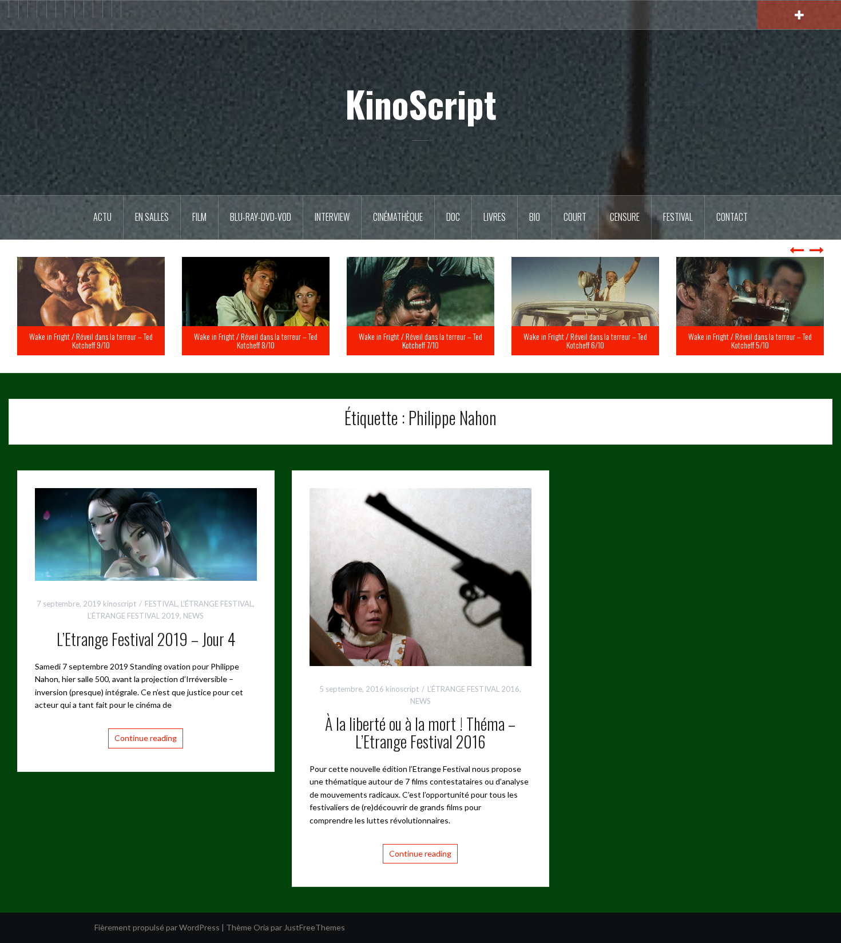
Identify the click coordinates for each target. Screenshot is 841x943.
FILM (199, 217)
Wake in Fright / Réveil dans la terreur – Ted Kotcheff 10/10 (91, 340)
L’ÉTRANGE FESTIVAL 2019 (134, 615)
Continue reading (145, 738)
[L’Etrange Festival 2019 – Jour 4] (146, 533)
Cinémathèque (398, 217)
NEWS (193, 615)
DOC (453, 217)
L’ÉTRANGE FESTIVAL (217, 603)
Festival (678, 217)
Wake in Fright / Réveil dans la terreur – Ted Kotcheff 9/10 (256, 340)
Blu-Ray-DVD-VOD (260, 217)
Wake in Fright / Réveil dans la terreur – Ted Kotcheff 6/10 (750, 340)
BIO (534, 217)
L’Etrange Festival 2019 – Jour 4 (146, 639)
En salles (152, 217)
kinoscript (119, 603)
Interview (332, 217)
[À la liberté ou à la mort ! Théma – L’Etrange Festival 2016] (420, 576)
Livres (494, 217)
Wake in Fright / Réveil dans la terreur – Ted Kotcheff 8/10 (420, 340)
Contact (732, 217)
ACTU (102, 217)
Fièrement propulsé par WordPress (157, 927)
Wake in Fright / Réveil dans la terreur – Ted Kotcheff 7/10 (585, 340)
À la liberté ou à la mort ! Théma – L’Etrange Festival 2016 (420, 732)
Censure (625, 217)
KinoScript (421, 103)
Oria (261, 927)
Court (575, 217)
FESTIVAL (161, 603)
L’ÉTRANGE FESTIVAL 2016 (473, 689)
